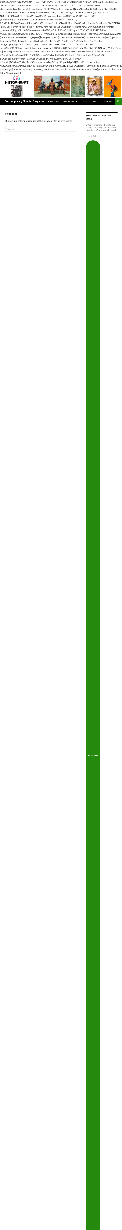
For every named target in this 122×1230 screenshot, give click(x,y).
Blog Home (108, 101)
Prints (85, 101)
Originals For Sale (70, 101)
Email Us (95, 101)
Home (41, 101)
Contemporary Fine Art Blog (21, 101)
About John (53, 101)
